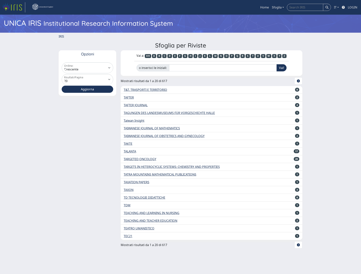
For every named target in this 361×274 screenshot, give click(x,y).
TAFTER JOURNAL (136, 105)
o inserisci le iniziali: (153, 68)
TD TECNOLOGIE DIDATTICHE (144, 197)
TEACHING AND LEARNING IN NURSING (151, 213)
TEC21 (128, 236)
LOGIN (352, 7)
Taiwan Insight (134, 121)
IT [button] (335, 7)
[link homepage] (13, 7)
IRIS (61, 36)
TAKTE (128, 144)
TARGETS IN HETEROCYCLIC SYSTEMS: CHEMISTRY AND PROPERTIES (172, 167)
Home (264, 7)
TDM (127, 205)
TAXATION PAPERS (136, 182)
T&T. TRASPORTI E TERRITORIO (145, 90)
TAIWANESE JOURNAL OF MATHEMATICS (152, 128)
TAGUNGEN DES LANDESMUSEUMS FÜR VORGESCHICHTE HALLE (169, 113)
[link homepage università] (42, 7)
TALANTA (130, 151)
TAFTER (129, 97)
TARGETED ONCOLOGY (140, 159)
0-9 (148, 55)
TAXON (128, 190)
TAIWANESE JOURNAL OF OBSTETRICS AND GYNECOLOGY (164, 136)
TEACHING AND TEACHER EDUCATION (150, 221)
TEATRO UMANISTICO (139, 228)
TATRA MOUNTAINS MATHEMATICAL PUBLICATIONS (160, 174)
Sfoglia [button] (277, 7)
